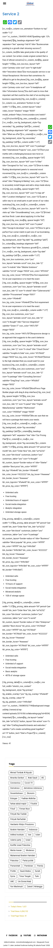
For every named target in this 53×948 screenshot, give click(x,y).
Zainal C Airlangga (34, 886)
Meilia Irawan (16, 850)
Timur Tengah (25, 876)
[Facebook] (50, 131)
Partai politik (28, 860)
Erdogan (13, 798)
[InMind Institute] (30, 4)
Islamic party (15, 840)
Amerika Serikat (17, 778)
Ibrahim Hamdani (17, 829)
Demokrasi (15, 788)
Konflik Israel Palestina (20, 845)
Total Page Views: (18, 916)
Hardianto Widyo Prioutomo (22, 824)
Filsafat (33, 804)
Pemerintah (15, 866)
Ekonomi (30, 793)
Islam (37, 835)
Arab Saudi (32, 778)
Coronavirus (15, 783)
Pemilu (40, 866)
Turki (37, 876)
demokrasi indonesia (33, 788)
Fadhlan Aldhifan (28, 798)
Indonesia (33, 829)
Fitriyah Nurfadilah (18, 819)
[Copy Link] (50, 141)
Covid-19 (29, 783)
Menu (6, 3)
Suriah (37, 871)
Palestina (14, 860)
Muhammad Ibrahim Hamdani (22, 855)
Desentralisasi (16, 793)
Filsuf (12, 809)
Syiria (12, 876)
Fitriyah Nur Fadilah (18, 814)
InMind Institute (17, 835)
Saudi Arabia (25, 871)
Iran (29, 835)
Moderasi (30, 850)
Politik (13, 871)
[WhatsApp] (50, 127)
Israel (28, 840)
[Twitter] (50, 136)
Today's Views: (16, 907)
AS (42, 778)
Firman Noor (24, 809)
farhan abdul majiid (18, 804)
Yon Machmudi (16, 886)
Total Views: (15, 911)
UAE (12, 881)
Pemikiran (28, 866)
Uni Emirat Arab (24, 881)
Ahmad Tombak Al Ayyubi (21, 772)
